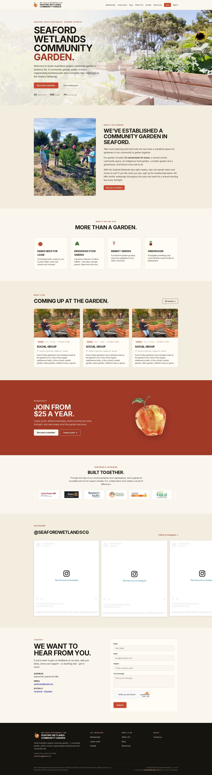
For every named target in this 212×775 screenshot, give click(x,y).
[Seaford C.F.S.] (171, 495)
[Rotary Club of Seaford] (35, 495)
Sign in (175, 5)
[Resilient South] (58, 495)
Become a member (46, 85)
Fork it (158, 770)
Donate (148, 5)
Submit (120, 705)
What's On (139, 5)
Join (167, 5)
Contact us (157, 737)
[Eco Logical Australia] (126, 495)
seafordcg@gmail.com (43, 684)
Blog (131, 5)
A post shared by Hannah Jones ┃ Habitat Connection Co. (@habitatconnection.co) (135, 613)
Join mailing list (70, 85)
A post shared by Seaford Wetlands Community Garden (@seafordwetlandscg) (66, 612)
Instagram (48, 691)
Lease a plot (122, 5)
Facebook (38, 691)
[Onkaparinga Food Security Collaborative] (81, 495)
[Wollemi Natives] (148, 495)
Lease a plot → (70, 432)
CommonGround (150, 770)
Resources (158, 5)
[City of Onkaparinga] (103, 495)
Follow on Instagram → (168, 535)
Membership (110, 5)
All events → (170, 301)
